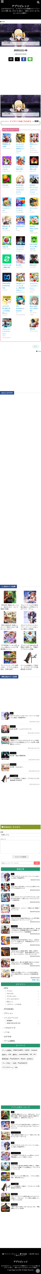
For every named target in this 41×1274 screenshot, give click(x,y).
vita (16, 1067)
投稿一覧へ (36, 980)
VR (31, 1054)
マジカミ (12, 726)
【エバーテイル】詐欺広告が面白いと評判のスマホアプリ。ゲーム (29, 607)
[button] (10, 59)
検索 (37, 863)
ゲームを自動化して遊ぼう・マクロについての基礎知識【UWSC (29, 667)
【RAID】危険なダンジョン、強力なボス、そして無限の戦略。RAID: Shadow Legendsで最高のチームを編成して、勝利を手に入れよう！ (25, 1116)
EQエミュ (10, 1001)
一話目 (14, 1063)
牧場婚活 (9, 1020)
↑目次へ (35, 346)
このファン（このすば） (14, 1004)
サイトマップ (21, 1255)
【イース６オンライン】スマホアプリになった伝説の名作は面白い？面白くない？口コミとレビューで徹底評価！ (25, 898)
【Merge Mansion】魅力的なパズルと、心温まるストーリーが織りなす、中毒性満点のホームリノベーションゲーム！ (25, 941)
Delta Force (33, 265)
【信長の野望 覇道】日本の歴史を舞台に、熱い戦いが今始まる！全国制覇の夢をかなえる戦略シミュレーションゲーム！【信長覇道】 (25, 930)
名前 (1, 832)
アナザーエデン (12, 996)
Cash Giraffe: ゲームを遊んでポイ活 (34, 246)
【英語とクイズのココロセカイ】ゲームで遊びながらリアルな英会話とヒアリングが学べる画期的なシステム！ (24, 742)
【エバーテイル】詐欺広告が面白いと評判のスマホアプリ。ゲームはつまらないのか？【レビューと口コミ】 (25, 1126)
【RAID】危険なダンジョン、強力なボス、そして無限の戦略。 (10, 607)
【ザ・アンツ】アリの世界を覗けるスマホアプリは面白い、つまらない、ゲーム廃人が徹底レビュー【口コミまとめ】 (25, 1198)
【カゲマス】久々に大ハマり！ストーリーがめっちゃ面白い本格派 (29, 627)
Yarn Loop (5, 185)
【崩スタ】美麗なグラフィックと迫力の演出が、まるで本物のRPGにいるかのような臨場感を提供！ (25, 974)
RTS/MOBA (14, 926)
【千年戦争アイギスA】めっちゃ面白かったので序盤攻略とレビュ (10, 647)
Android (34, 1050)
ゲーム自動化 (14, 776)
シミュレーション (15, 916)
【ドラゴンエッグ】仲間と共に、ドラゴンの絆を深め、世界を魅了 (9, 667)
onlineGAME (23, 1054)
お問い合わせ (35, 1254)
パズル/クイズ (14, 738)
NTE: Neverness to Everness (20, 308)
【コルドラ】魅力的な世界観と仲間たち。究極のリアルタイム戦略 (29, 647)
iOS (9, 1054)
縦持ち (4, 1054)
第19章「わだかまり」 (17, 767)
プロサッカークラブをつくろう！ (6, 331)
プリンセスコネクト (13, 999)
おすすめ (7, 1037)
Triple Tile (5, 246)
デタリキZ (13, 753)
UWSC (27, 1050)
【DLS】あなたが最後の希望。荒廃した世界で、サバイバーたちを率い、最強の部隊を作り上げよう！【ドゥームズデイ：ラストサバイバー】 (25, 952)
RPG (11, 713)
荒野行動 (32, 329)
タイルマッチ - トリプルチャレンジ (34, 286)
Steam (23, 1059)
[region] (20, 78)
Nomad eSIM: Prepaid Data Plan (6, 286)
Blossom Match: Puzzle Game (34, 228)
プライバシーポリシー (10, 1254)
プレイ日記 (6, 1063)
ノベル (7, 1032)
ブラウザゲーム (7, 1067)
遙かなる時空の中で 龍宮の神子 (34, 308)
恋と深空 (18, 265)
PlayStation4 (14, 1059)
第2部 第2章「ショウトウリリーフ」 (21, 729)
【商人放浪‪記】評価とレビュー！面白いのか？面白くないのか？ (9, 627)
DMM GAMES (18, 1050)
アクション (8, 1013)
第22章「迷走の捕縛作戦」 (18, 755)
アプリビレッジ (20, 5)
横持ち (15, 1054)
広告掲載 (24, 1254)
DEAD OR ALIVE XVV (13, 1023)
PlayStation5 (22, 1063)
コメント (3, 839)
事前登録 (5, 1059)
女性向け (30, 1059)
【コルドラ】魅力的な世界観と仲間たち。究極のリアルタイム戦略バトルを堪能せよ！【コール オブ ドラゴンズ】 (25, 1167)
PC (35, 1054)
